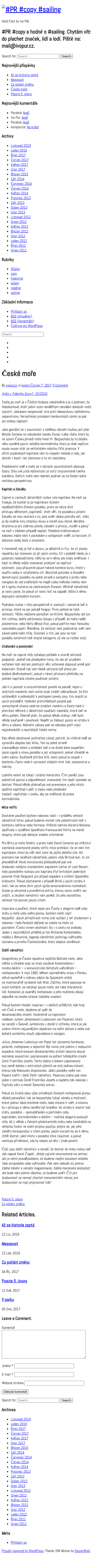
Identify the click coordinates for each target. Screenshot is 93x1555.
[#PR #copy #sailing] (31, 9)
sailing (15, 292)
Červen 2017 (20, 159)
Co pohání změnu (22, 84)
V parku (8, 1299)
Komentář (8, 1327)
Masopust (17, 79)
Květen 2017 (19, 164)
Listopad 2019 (21, 145)
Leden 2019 (19, 150)
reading (16, 287)
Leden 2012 (19, 240)
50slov (15, 268)
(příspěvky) (21, 316)
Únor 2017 (18, 169)
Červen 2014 (20, 188)
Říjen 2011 (18, 245)
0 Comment (60, 385)
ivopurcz (11, 385)
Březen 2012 (19, 231)
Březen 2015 (19, 174)
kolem (15, 283)
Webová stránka (12, 1383)
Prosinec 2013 (21, 198)
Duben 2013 (19, 207)
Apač (26, 112)
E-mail (7, 1374)
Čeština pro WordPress (27, 325)
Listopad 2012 (21, 217)
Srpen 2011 (19, 250)
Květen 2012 (19, 226)
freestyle (17, 278)
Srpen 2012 (19, 221)
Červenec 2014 (21, 183)
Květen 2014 (19, 193)
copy (14, 273)
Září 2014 (17, 179)
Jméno (7, 1365)
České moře (19, 89)
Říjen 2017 (18, 155)
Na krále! (33, 127)
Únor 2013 (18, 212)
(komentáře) (22, 321)
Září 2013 (17, 202)
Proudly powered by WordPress (23, 1550)
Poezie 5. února (21, 94)
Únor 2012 (18, 236)
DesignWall (82, 1550)
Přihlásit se (19, 311)
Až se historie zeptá (24, 75)
